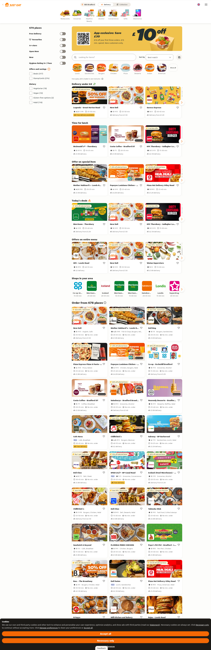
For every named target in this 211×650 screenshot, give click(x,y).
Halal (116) (37, 102)
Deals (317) (38, 73)
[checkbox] (77, 69)
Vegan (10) (38, 93)
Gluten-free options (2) (43, 97)
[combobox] (106, 57)
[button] (11, 5)
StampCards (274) (41, 78)
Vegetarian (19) (40, 88)
